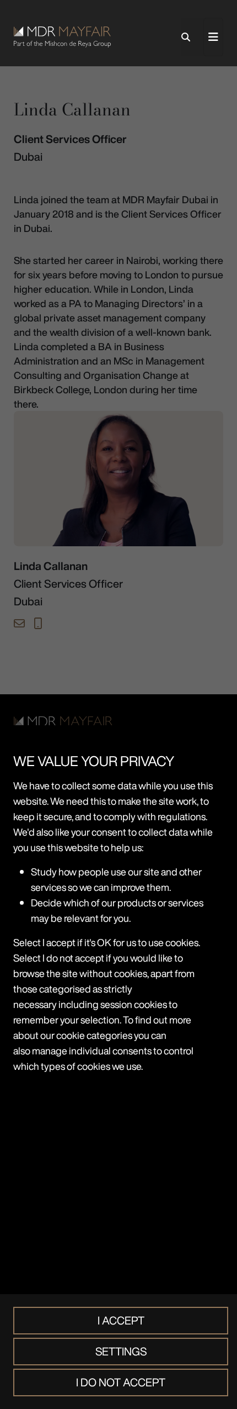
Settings (121, 1351)
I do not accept (120, 1382)
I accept (121, 1320)
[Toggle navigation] (213, 37)
